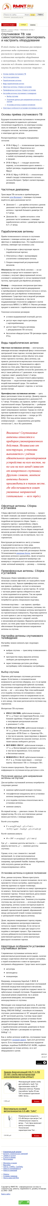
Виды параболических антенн (13, 84)
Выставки (6, 1165)
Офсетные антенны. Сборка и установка (17, 87)
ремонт (24, 8)
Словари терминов (10, 1176)
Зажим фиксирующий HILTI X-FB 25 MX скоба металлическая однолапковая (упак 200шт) (22, 1074)
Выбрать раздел (9, 24)
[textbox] (20, 14)
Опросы (6, 1174)
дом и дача (30, 8)
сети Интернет (15, 197)
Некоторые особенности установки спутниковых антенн (22, 108)
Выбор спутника (12, 96)
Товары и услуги (9, 1155)
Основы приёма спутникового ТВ (14, 74)
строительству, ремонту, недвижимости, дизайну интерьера (23, 1189)
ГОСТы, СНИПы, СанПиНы (13, 1167)
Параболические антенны (12, 80)
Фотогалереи (8, 1159)
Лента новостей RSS (11, 1178)
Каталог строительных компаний (15, 1154)
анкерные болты (23, 553)
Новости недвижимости (12, 1168)
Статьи (23, 24)
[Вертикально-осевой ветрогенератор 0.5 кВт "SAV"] (10, 1127)
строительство (17, 8)
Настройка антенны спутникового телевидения (19, 93)
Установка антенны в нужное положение (21, 105)
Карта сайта (5, 1194)
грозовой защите (19, 1039)
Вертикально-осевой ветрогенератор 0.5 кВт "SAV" (20, 1109)
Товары (32, 24)
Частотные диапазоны (11, 77)
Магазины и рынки (10, 1163)
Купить (36, 1101)
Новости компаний (10, 1170)
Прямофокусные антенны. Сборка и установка (19, 90)
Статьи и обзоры (9, 1157)
